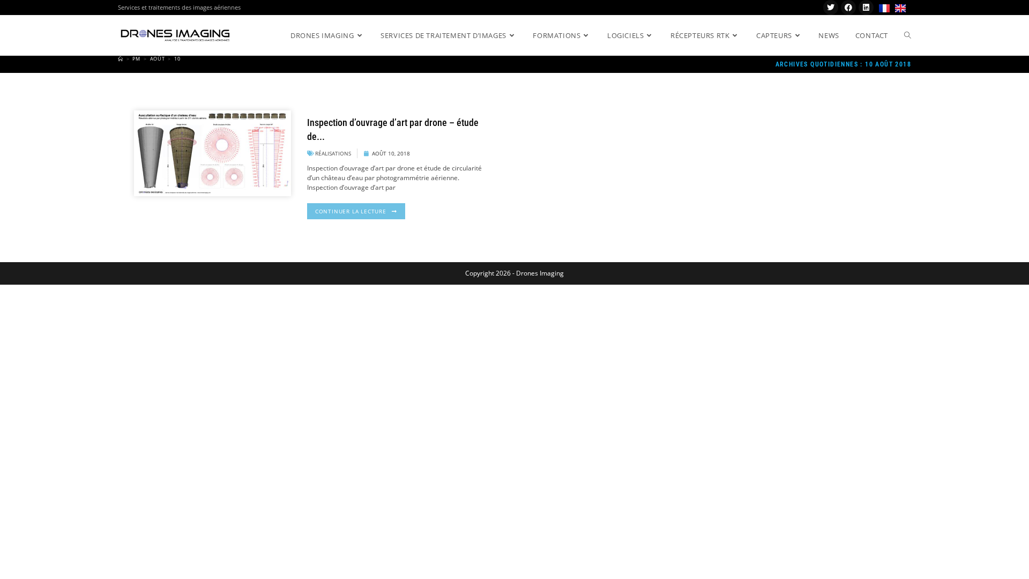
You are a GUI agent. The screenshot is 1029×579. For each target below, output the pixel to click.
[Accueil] (120, 58)
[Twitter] (830, 7)
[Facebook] (848, 7)
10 (177, 58)
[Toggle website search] (907, 35)
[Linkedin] (866, 7)
